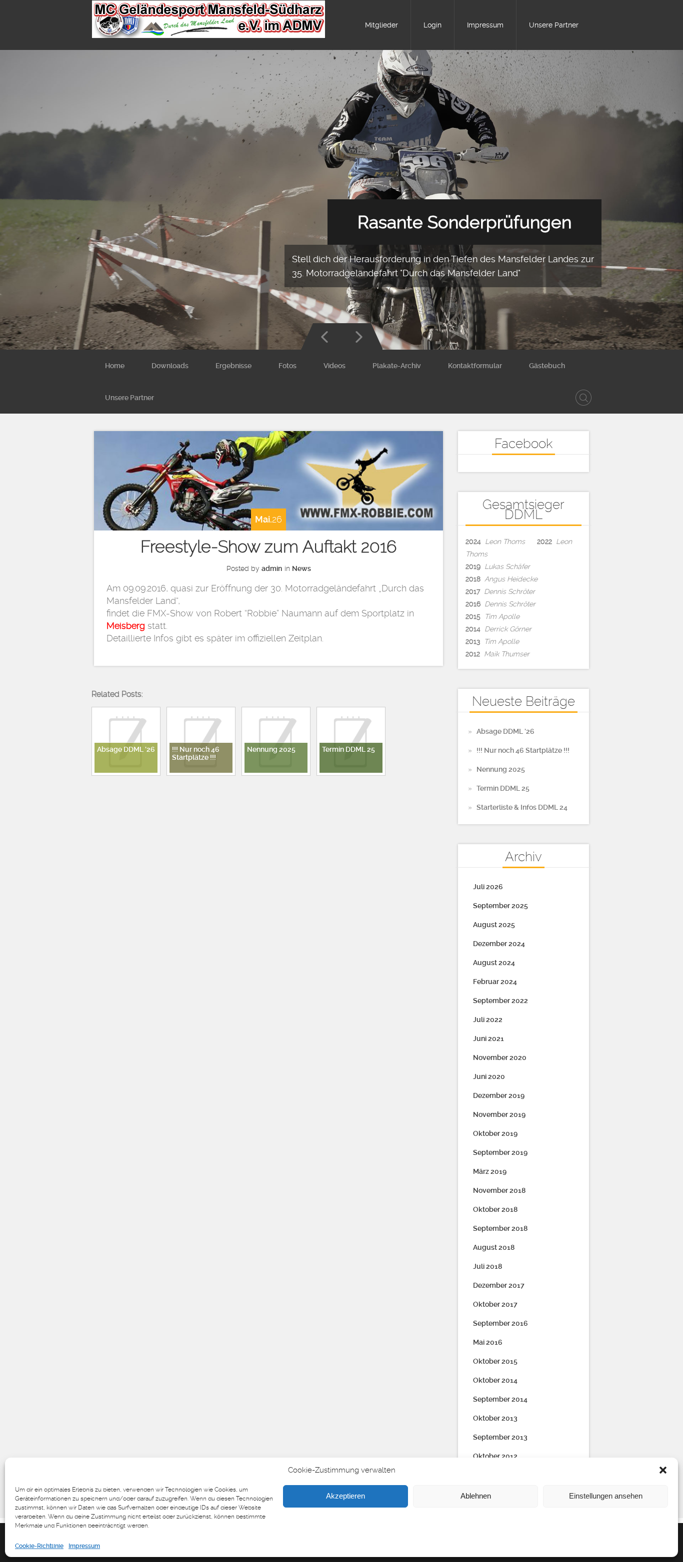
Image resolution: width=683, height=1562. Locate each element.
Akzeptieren (345, 1496)
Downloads (170, 366)
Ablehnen (475, 1496)
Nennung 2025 (500, 769)
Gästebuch (547, 366)
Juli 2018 (487, 1266)
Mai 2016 (487, 1342)
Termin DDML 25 (503, 788)
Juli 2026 (488, 887)
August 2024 (494, 963)
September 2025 (500, 906)
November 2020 (499, 1057)
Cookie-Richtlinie (39, 1546)
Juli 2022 (487, 1020)
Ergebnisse (234, 366)
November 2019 (499, 1114)
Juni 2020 (489, 1076)
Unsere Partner (553, 25)
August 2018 (493, 1247)
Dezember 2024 (499, 944)
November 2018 (499, 1190)
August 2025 (494, 925)
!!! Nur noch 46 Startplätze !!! (523, 750)
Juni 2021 (488, 1038)
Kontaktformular (475, 366)
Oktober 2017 (495, 1304)
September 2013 (500, 1437)
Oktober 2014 (495, 1380)
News (301, 568)
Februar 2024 (495, 982)
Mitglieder (381, 25)
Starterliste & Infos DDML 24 (522, 807)
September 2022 (500, 1001)
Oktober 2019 (495, 1133)
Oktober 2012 (495, 1456)
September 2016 (500, 1323)
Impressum (84, 1546)
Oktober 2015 (495, 1361)
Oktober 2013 (495, 1418)
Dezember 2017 (498, 1285)
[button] (663, 1470)
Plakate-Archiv (396, 366)
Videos (335, 366)
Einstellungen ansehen (605, 1496)
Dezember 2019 (498, 1095)
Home (114, 366)
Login (433, 25)
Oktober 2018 (495, 1209)
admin (272, 568)
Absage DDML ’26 (505, 731)
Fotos (287, 366)
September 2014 (500, 1399)
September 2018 (500, 1228)
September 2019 (500, 1152)
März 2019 (489, 1171)
